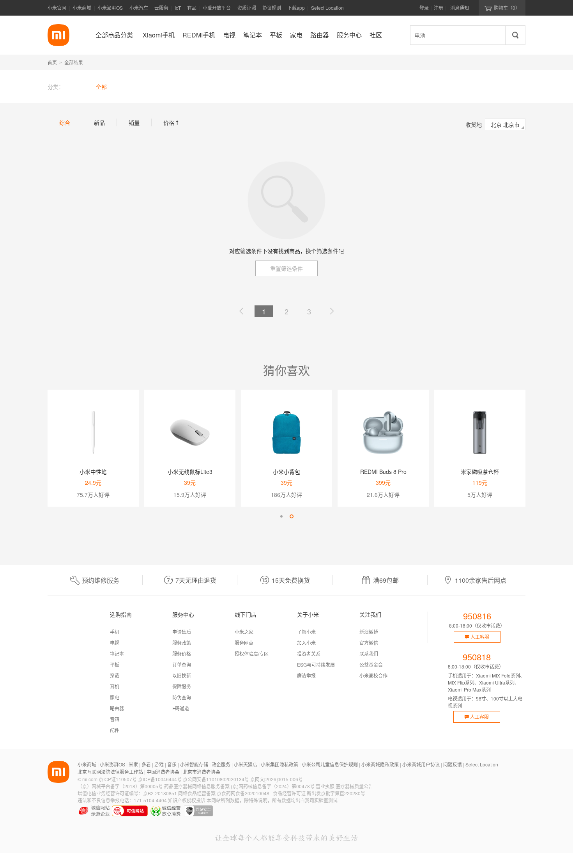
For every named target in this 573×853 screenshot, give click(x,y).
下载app (296, 10)
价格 (171, 122)
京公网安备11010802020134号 (216, 779)
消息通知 (459, 7)
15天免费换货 (291, 580)
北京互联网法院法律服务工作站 (110, 771)
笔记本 (117, 653)
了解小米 (306, 631)
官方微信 (368, 642)
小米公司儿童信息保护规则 (330, 764)
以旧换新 (181, 675)
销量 (134, 122)
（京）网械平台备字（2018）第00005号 (120, 786)
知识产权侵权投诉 (186, 800)
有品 (191, 7)
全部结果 (73, 62)
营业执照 (325, 786)
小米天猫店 (245, 764)
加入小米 (306, 642)
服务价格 (181, 653)
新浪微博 (368, 631)
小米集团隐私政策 (279, 764)
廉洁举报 (306, 675)
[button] (281, 516)
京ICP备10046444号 (160, 779)
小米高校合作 (373, 675)
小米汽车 (138, 7)
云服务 (161, 7)
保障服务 (181, 686)
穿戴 (114, 675)
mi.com (89, 779)
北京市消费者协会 (201, 771)
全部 (101, 86)
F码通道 (180, 708)
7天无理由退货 (195, 580)
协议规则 (271, 7)
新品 (99, 122)
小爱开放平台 (217, 7)
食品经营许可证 (289, 793)
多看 (146, 764)
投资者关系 (308, 653)
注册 (438, 7)
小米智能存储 (194, 764)
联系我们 (368, 653)
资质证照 (246, 7)
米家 (133, 764)
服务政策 (181, 642)
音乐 (172, 764)
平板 (114, 664)
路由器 (117, 708)
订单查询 (181, 664)
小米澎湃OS (110, 7)
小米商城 (82, 7)
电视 (114, 642)
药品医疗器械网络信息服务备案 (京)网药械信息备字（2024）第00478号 (239, 786)
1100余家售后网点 (480, 580)
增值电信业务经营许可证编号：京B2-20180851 (127, 793)
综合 (64, 122)
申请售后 (181, 631)
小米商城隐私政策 (380, 764)
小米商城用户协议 (421, 764)
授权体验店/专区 (252, 653)
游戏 (159, 764)
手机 (114, 631)
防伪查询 (181, 697)
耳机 (114, 686)
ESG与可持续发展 (316, 664)
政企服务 (221, 764)
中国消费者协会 (163, 771)
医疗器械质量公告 (354, 786)
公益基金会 (371, 664)
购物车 (507, 7)
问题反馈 (452, 764)
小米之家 (244, 631)
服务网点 (244, 642)
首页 (52, 62)
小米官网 (57, 7)
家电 (114, 697)
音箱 (114, 719)
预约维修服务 (100, 580)
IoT (178, 7)
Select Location (327, 7)
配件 (114, 730)
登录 (424, 7)
